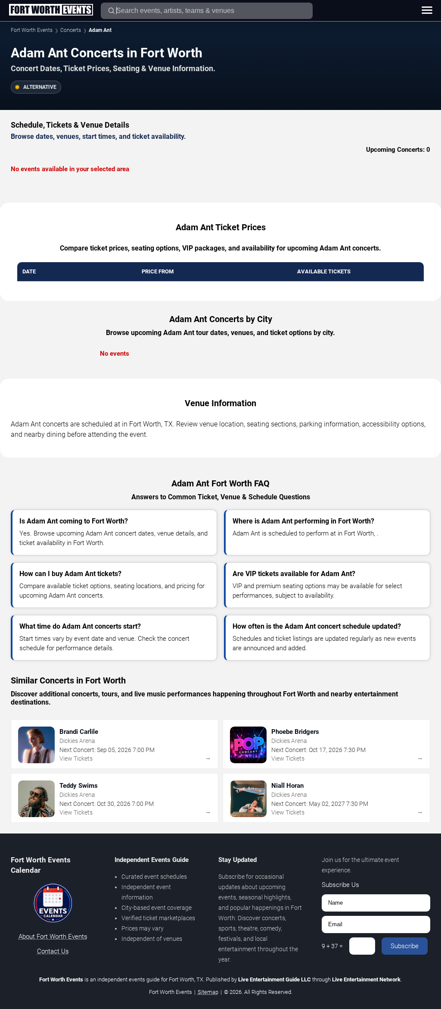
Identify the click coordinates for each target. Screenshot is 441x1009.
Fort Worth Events (32, 30)
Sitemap (208, 992)
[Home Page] (51, 10)
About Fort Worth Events (53, 936)
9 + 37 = (332, 946)
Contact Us (53, 951)
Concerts (70, 30)
